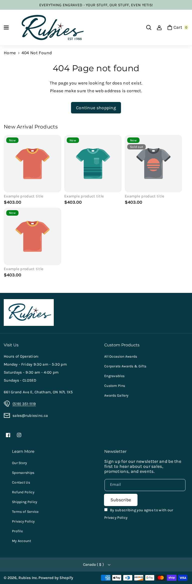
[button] (7, 27)
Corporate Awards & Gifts (125, 366)
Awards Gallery (116, 395)
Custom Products (122, 344)
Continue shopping (96, 107)
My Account (21, 541)
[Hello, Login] (159, 27)
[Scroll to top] (181, 568)
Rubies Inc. (28, 578)
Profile (17, 531)
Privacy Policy (23, 521)
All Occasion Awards (120, 356)
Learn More (23, 451)
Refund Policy (23, 492)
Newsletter (115, 451)
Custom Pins (114, 386)
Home (10, 52)
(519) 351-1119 (24, 404)
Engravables (114, 376)
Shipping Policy (25, 502)
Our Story (19, 463)
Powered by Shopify (55, 578)
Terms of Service (25, 512)
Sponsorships (23, 473)
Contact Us (21, 482)
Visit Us (11, 344)
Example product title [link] (23, 196)
